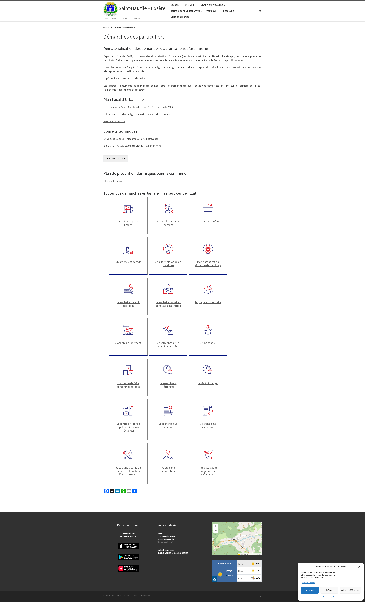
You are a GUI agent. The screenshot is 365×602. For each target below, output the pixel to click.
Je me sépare (208, 343)
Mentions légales (329, 597)
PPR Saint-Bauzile (113, 181)
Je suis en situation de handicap (168, 263)
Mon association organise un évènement (208, 471)
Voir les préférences (350, 590)
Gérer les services (308, 583)
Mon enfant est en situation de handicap (208, 263)
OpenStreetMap (255, 554)
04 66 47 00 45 (167, 542)
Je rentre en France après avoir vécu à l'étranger (128, 427)
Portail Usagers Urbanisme (228, 60)
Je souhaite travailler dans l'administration (168, 304)
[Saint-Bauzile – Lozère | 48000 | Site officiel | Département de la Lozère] (110, 9)
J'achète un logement (128, 343)
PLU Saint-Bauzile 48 (114, 121)
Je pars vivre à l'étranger (168, 385)
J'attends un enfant (208, 221)
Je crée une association (168, 469)
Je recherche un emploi (168, 425)
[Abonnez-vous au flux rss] (261, 596)
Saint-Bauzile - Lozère (120, 595)
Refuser (329, 590)
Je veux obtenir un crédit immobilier (168, 344)
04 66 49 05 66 (153, 146)
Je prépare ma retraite (208, 302)
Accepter (310, 590)
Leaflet (243, 554)
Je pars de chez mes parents (168, 223)
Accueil (106, 27)
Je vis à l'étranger (208, 383)
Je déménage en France (128, 223)
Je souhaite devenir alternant (128, 304)
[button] (359, 566)
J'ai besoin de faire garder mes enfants (128, 385)
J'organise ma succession (208, 425)
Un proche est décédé (128, 262)
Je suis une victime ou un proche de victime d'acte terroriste (128, 471)
